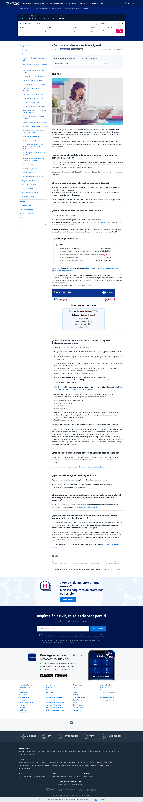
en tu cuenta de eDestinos (103, 222)
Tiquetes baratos (25, 697)
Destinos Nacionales (27, 214)
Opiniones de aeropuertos (55, 702)
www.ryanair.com (63, 347)
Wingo (75, 702)
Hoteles (23, 201)
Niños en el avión (27, 188)
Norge (47, 765)
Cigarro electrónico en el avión (33, 76)
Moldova (33, 765)
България (42, 762)
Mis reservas (104, 695)
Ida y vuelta (26, 24)
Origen (22, 27)
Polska (61, 765)
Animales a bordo (28, 196)
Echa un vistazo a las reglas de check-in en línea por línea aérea (75, 58)
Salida (75, 27)
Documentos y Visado (29, 169)
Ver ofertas (68, 599)
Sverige (86, 765)
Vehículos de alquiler (26, 702)
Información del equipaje (54, 707)
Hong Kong (56, 776)
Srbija (74, 765)
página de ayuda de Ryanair (88, 507)
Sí (112, 569)
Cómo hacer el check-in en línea (33, 94)
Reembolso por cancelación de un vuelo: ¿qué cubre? (34, 131)
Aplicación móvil (51, 687)
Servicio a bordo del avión (31, 140)
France (85, 762)
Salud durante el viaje (29, 173)
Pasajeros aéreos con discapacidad (35, 122)
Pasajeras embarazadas (30, 192)
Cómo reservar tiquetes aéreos (32, 177)
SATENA (76, 695)
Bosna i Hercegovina (31, 762)
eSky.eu (60, 784)
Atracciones (84, 3)
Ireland (104, 762)
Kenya (26, 776)
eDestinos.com (77, 784)
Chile (34, 751)
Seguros (22, 707)
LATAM (75, 687)
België (21, 762)
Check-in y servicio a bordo (31, 54)
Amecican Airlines (79, 697)
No (118, 569)
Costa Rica (57, 751)
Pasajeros (109, 27)
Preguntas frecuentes (29, 181)
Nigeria (37, 776)
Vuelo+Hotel (26, 3)
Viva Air (75, 690)
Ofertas (75, 3)
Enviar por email (77, 49)
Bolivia (29, 751)
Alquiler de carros (26, 210)
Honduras (90, 751)
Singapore (71, 776)
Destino (49, 27)
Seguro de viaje (25, 206)
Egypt (21, 776)
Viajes (49, 3)
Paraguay (31, 754)
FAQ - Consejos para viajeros (56, 710)
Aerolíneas (49, 692)
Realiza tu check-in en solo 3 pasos (35, 126)
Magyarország (23, 765)
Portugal (68, 765)
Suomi (101, 765)
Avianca (75, 692)
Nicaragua (104, 751)
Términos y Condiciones (108, 692)
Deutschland (71, 762)
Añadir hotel (103, 24)
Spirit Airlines (77, 705)
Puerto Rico (23, 754)
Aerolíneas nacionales (53, 695)
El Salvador (40, 751)
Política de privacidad (107, 697)
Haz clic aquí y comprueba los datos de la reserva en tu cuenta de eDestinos (80, 467)
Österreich (54, 765)
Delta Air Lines (78, 707)
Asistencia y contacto (107, 700)
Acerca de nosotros (106, 687)
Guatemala (82, 751)
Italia (110, 762)
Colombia (49, 751)
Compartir (66, 49)
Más (102, 3)
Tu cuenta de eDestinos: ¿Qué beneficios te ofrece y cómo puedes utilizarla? (33, 146)
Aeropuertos (50, 700)
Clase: (114, 23)
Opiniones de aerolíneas (54, 697)
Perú (117, 751)
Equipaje (25, 50)
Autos (68, 3)
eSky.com (67, 784)
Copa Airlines (77, 700)
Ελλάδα (91, 762)
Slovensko (94, 765)
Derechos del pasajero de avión (33, 98)
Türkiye (79, 776)
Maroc (31, 776)
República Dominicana (69, 751)
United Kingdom (24, 768)
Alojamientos (59, 3)
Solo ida (38, 24)
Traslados (95, 3)
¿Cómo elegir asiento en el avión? (34, 84)
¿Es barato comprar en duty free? (34, 106)
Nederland (40, 765)
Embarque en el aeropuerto (32, 102)
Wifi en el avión (28, 165)
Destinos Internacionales (29, 218)
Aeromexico (77, 710)
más (96, 799)
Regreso (92, 27)
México (97, 751)
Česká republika (53, 762)
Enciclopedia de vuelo (29, 185)
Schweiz (107, 765)
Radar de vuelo (51, 690)
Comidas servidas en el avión (33, 80)
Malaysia (64, 776)
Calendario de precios (53, 705)
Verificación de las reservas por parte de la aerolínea (33, 160)
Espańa (79, 762)
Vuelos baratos (39, 3)
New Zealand (88, 776)
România (80, 765)
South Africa (45, 776)
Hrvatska (98, 762)
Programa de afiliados (107, 690)
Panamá (112, 751)
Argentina (22, 751)
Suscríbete (98, 628)
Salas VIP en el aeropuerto (32, 136)
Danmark (62, 762)
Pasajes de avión (26, 46)
